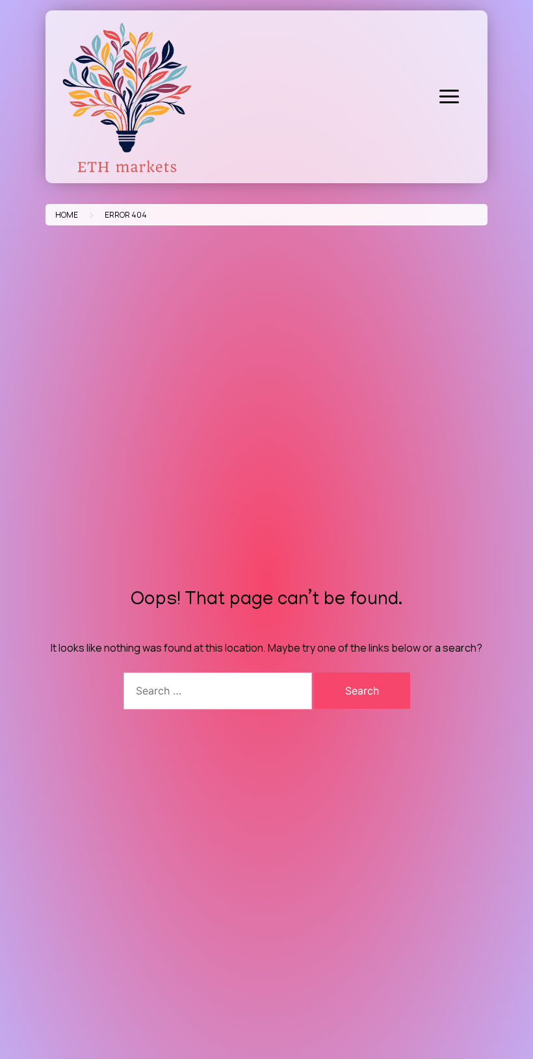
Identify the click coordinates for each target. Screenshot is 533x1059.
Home (66, 214)
